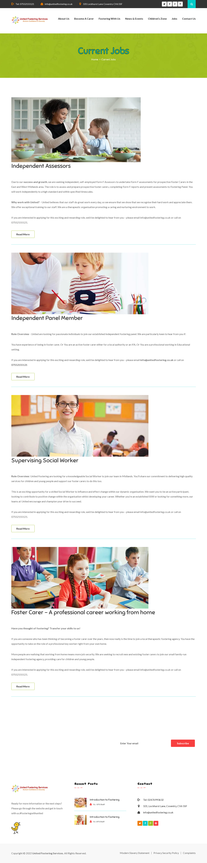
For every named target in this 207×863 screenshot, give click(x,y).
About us (63, 18)
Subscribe (183, 743)
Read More (23, 234)
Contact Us (189, 18)
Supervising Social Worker (44, 460)
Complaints (189, 852)
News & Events (134, 18)
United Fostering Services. (48, 853)
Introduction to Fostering (105, 799)
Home (94, 59)
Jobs (174, 18)
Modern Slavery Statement (134, 852)
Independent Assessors (41, 165)
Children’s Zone (157, 18)
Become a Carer (84, 18)
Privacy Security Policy (166, 852)
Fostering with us (109, 18)
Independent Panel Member (47, 318)
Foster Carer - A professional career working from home (83, 612)
